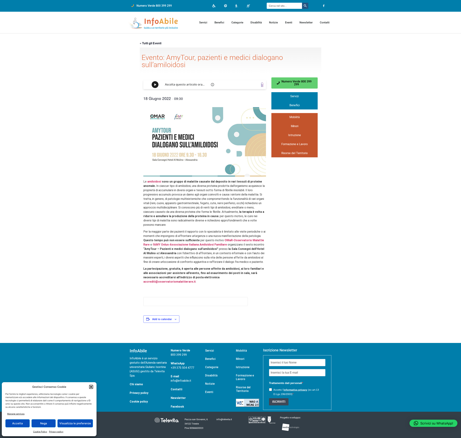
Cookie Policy (40, 431)
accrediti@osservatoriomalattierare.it (169, 281)
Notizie (273, 22)
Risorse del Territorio (294, 153)
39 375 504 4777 (183, 367)
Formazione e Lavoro (294, 144)
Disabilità (256, 22)
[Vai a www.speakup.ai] (262, 84)
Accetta (17, 423)
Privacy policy (56, 431)
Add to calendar (162, 319)
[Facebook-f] (324, 6)
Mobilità (294, 117)
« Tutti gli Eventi (150, 43)
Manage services (15, 413)
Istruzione (294, 135)
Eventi (288, 22)
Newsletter (306, 22)
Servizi (203, 22)
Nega (43, 423)
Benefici (219, 22)
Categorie (237, 22)
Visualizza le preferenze (75, 423)
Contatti (325, 22)
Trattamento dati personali (285, 383)
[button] (91, 387)
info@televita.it (224, 419)
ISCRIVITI (278, 401)
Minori (294, 126)
